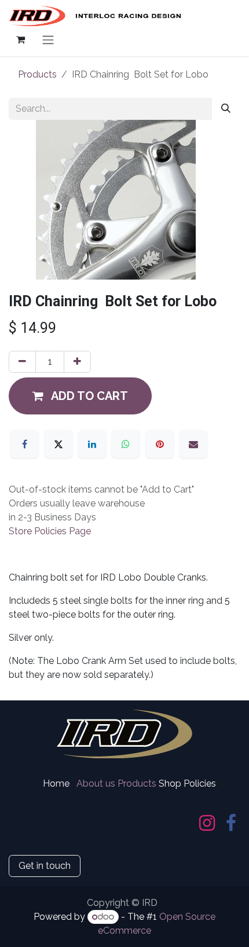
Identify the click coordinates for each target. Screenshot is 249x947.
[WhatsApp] (126, 444)
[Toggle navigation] (48, 40)
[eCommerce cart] (20, 39)
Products (37, 74)
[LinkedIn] (92, 444)
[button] (80, 395)
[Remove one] (22, 362)
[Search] (225, 109)
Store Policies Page (50, 531)
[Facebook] (24, 444)
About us (95, 783)
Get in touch (45, 865)
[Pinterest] (160, 444)
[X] (58, 444)
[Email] (193, 444)
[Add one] (77, 362)
